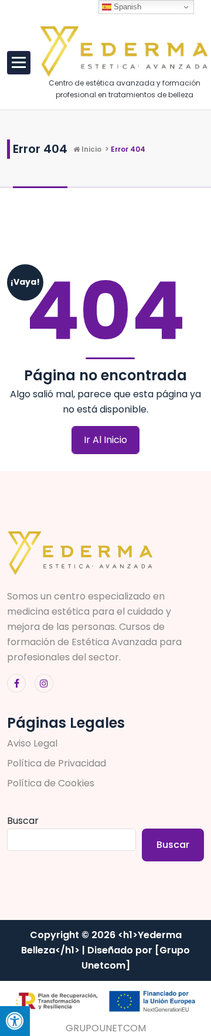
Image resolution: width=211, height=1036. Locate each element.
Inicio (90, 149)
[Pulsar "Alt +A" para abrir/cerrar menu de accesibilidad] (15, 1021)
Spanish (126, 6)
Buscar (23, 820)
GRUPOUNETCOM (106, 1028)
